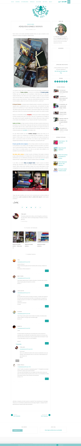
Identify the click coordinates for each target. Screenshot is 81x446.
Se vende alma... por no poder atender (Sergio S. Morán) (63, 106)
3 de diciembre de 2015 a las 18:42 (23, 261)
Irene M (19, 326)
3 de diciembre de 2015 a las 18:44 (23, 278)
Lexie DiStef (20, 290)
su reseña (25, 130)
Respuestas (18, 344)
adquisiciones (30, 24)
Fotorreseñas (24, 1)
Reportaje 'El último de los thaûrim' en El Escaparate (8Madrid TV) (63, 121)
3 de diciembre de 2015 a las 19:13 (23, 292)
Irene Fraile (20, 364)
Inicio (12, 1)
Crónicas (32, 1)
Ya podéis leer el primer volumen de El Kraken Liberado (63, 98)
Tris (18, 259)
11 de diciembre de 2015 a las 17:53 (23, 366)
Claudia (19, 311)
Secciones (38, 1)
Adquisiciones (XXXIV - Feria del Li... (17, 246)
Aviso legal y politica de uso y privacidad (53, 430)
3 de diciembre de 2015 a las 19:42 (23, 313)
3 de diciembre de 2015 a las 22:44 (26, 349)
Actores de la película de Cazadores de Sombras (62, 156)
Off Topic (45, 1)
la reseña (42, 159)
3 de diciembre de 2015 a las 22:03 (23, 328)
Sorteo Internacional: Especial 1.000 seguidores (62, 163)
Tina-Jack (23, 214)
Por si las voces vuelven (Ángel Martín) (63, 91)
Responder (46, 270)
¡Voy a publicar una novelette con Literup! (63, 129)
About (50, 1)
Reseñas (18, 1)
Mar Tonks (20, 276)
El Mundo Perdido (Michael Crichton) (62, 113)
